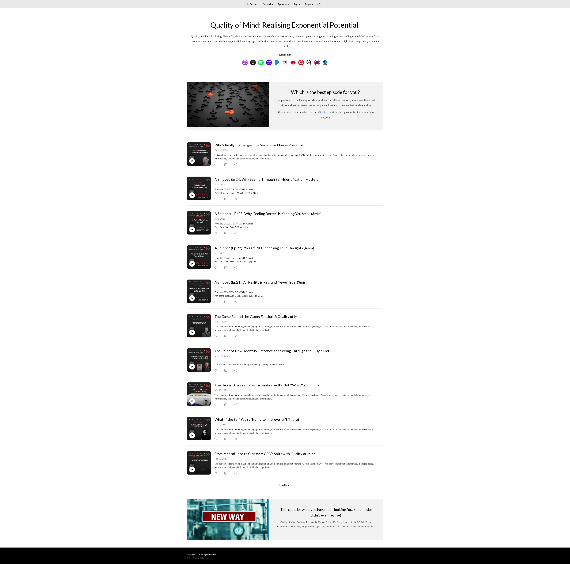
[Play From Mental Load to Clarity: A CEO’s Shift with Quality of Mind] (192, 469)
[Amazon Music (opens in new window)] (269, 62)
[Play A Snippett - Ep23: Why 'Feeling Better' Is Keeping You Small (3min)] (192, 229)
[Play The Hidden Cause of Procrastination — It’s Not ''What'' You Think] (192, 401)
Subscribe (268, 4)
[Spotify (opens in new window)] (261, 62)
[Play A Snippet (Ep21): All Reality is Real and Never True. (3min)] (192, 298)
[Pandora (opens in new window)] (277, 62)
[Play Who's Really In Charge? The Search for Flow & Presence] (192, 161)
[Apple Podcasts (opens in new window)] (245, 62)
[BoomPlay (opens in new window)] (325, 62)
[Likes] (216, 164)
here (326, 112)
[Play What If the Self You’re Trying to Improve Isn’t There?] (192, 435)
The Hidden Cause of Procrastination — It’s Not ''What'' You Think (266, 385)
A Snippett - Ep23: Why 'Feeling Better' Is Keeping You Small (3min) (268, 214)
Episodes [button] (282, 4)
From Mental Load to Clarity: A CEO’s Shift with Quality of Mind (265, 454)
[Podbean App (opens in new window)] (253, 62)
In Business (253, 4)
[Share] (236, 164)
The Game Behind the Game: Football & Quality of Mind (258, 316)
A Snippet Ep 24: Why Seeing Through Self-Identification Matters (266, 179)
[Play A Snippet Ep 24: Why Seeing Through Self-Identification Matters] (192, 195)
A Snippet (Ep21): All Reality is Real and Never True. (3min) (260, 282)
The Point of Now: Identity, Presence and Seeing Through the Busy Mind (271, 351)
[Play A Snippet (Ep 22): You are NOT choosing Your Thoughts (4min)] (192, 264)
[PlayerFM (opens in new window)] (301, 62)
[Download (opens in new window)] (226, 164)
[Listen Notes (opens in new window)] (309, 62)
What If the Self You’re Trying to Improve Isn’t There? (256, 419)
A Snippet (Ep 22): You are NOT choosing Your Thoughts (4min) (264, 248)
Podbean (205, 558)
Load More (285, 485)
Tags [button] (296, 4)
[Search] (319, 4)
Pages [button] (308, 4)
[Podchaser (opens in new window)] (317, 62)
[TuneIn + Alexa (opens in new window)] (285, 62)
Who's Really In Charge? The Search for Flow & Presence (258, 145)
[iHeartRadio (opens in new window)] (293, 62)
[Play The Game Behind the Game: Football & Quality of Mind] (192, 332)
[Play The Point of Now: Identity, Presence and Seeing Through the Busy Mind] (192, 367)
